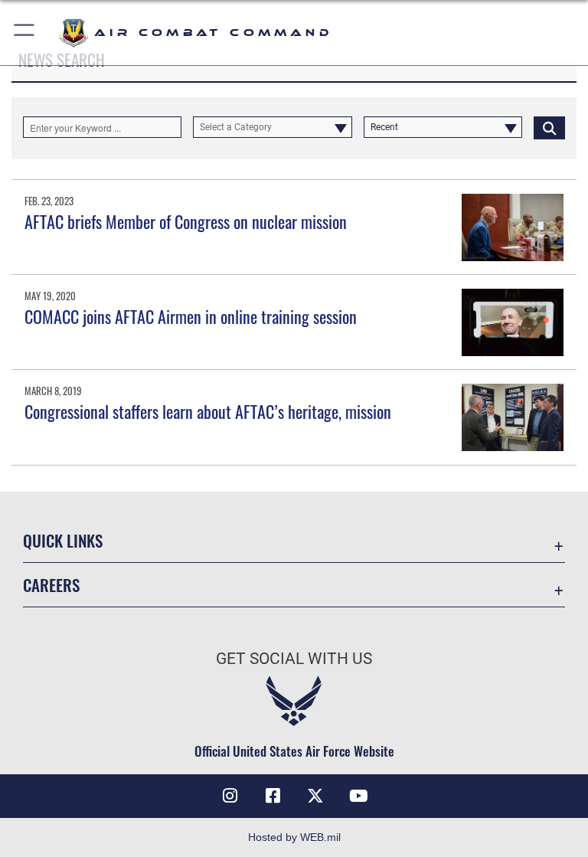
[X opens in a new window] (315, 795)
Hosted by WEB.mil (294, 837)
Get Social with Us (294, 658)
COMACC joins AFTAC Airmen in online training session (190, 316)
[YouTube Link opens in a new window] (358, 795)
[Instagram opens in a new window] (229, 795)
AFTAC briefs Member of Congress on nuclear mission (185, 221)
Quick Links (63, 540)
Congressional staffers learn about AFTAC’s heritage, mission (207, 411)
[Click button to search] (549, 127)
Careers (51, 585)
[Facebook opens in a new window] (272, 795)
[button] (25, 32)
